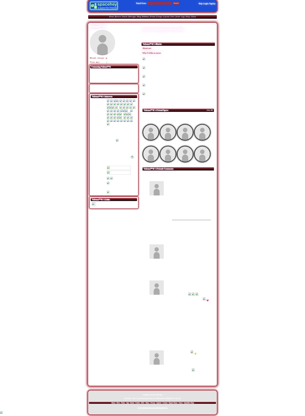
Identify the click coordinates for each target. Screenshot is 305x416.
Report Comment (203, 195)
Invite (178, 17)
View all (181, 173)
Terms (147, 403)
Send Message (98, 74)
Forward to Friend (124, 74)
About (193, 17)
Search (176, 3)
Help (200, 3)
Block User (121, 77)
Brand (132, 403)
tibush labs (158, 395)
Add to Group (98, 80)
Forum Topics (115, 62)
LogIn (205, 3)
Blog (139, 17)
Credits (137, 403)
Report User (122, 80)
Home (111, 17)
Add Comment (195, 173)
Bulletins (145, 17)
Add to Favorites (123, 71)
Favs (172, 17)
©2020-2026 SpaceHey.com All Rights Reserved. (153, 408)
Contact (165, 403)
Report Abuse (173, 403)
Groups (159, 17)
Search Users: (141, 3)
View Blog (178, 29)
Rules (123, 403)
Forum (152, 17)
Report (205, 215)
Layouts (166, 17)
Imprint (158, 403)
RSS (142, 403)
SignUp (212, 3)
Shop (188, 17)
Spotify (100, 205)
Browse (118, 17)
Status (181, 403)
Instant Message (99, 77)
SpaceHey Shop (189, 403)
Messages (132, 17)
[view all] (210, 110)
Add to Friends (99, 71)
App (183, 17)
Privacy (152, 403)
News (118, 403)
